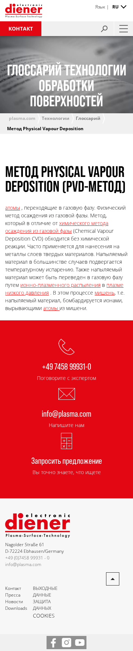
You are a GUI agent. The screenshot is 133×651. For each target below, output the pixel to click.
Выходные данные (45, 591)
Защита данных (42, 604)
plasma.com (22, 118)
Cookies (44, 615)
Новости (14, 601)
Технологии (55, 118)
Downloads (16, 608)
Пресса (12, 595)
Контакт (20, 28)
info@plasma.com (66, 413)
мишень (105, 292)
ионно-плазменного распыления (60, 284)
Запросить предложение (66, 460)
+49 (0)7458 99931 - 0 (27, 558)
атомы (12, 207)
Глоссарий (88, 118)
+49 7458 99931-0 (66, 366)
